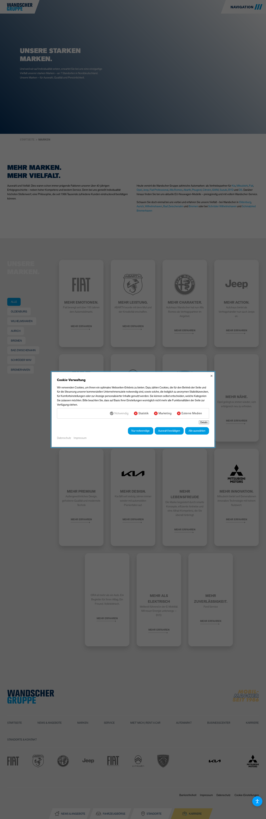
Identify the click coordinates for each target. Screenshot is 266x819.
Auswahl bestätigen (169, 430)
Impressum (80, 438)
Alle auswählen (197, 430)
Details (204, 422)
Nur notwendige (140, 430)
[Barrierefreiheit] (257, 801)
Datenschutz (64, 438)
